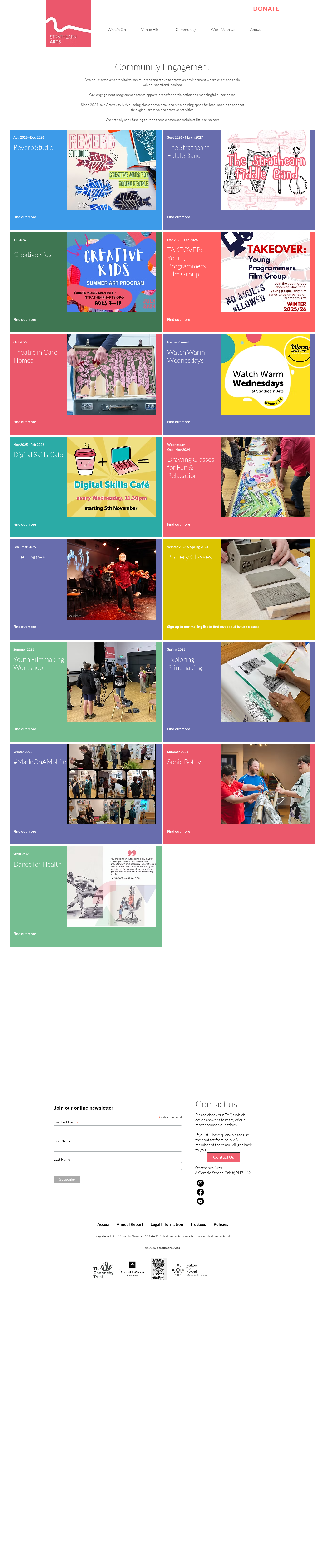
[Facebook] (200, 1192)
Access (103, 1224)
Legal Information (167, 1224)
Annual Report (130, 1224)
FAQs (229, 1114)
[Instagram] (200, 1183)
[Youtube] (200, 1201)
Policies (221, 1224)
